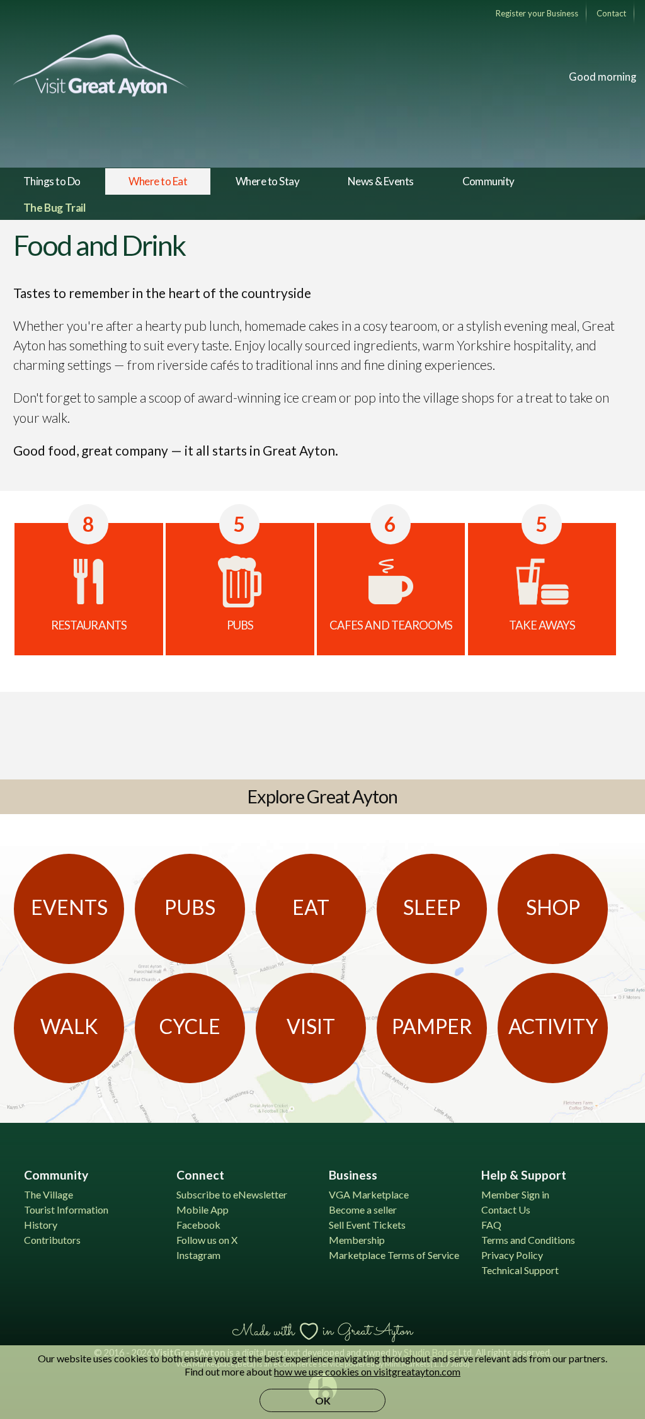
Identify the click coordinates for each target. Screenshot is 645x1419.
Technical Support (520, 1270)
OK (323, 1400)
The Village (48, 1194)
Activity (553, 1026)
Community (488, 181)
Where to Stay (267, 181)
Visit (311, 1026)
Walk (69, 1026)
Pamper (432, 1026)
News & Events (381, 181)
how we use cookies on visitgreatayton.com (367, 1371)
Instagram (198, 1255)
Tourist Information (66, 1209)
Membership (357, 1240)
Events (69, 907)
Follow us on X (206, 1240)
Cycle (189, 1026)
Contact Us (505, 1209)
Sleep (431, 907)
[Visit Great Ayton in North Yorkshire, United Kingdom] (101, 65)
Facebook (198, 1225)
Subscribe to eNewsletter (231, 1194)
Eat (310, 907)
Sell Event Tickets (367, 1225)
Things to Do (52, 181)
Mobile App (202, 1209)
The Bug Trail (54, 207)
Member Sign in (515, 1194)
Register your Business (537, 13)
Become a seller (363, 1209)
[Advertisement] (322, 733)
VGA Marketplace (369, 1194)
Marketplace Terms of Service (394, 1255)
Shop (553, 907)
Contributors (52, 1240)
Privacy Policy (512, 1255)
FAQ (491, 1225)
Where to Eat (157, 181)
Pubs (189, 907)
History (40, 1225)
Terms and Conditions (528, 1240)
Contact (611, 13)
